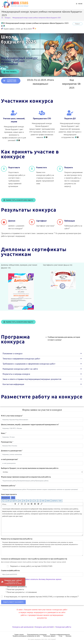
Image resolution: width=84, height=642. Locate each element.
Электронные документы (17, 587)
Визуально (6, 497)
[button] (42, 353)
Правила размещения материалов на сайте (26, 636)
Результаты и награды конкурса (16, 374)
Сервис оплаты (19, 634)
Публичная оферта (49, 636)
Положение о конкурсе (12, 353)
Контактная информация (13, 384)
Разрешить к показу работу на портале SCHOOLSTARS (31, 566)
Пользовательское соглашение (37, 634)
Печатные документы (15, 589)
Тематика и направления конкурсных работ (21, 358)
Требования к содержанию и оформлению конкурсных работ (29, 364)
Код (13, 497)
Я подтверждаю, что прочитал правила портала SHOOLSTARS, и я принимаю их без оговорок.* (41, 596)
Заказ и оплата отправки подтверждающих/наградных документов (32, 379)
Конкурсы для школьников (22, 627)
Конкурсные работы (63, 627)
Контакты (68, 636)
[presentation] (7, 504)
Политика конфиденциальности (60, 634)
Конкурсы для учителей (44, 627)
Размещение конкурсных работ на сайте (20, 369)
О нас (60, 636)
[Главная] (2, 18)
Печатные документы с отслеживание (22, 592)
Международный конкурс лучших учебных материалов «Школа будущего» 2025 (36, 18)
